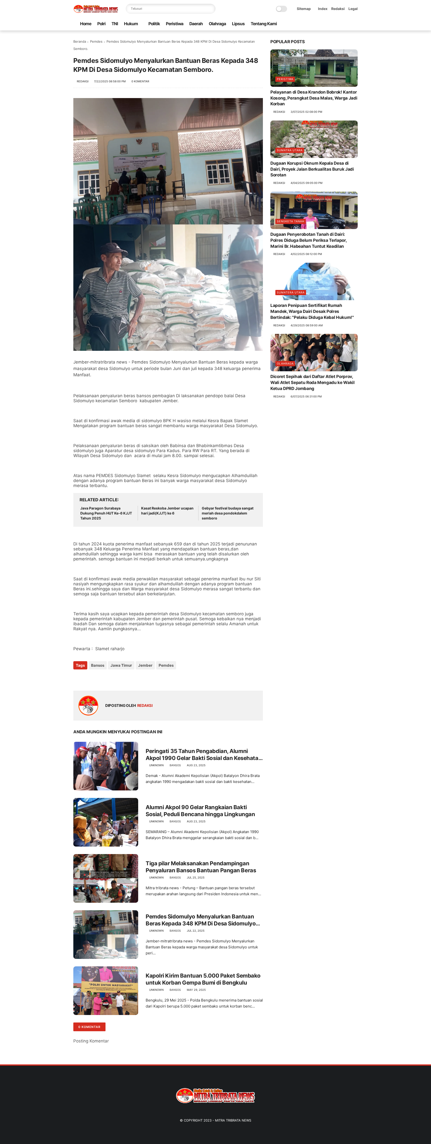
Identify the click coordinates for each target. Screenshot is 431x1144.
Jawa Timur (121, 665)
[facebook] (315, 24)
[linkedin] (117, 678)
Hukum (131, 23)
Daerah (196, 23)
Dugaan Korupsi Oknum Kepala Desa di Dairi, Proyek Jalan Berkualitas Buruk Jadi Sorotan (312, 169)
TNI (114, 23)
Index (322, 8)
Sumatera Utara (291, 292)
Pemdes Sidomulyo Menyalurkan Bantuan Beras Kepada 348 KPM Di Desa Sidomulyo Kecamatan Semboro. (201, 920)
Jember (145, 665)
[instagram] (346, 24)
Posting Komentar (91, 1040)
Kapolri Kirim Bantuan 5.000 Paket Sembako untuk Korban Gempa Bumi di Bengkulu (203, 979)
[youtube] (354, 24)
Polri (101, 23)
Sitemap (304, 8)
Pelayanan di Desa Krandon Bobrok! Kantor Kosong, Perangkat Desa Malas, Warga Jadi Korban (313, 98)
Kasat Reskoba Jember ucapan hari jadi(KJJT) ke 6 (167, 510)
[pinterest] (338, 24)
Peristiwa (174, 23)
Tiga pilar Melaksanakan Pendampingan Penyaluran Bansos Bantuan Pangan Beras (201, 867)
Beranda (79, 41)
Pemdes (96, 41)
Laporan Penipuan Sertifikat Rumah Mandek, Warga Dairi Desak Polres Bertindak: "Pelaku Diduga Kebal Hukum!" (312, 311)
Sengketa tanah (290, 221)
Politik (154, 23)
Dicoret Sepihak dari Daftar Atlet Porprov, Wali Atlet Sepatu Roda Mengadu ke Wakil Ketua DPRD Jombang (312, 382)
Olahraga (217, 23)
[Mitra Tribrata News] (95, 11)
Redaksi (338, 8)
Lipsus (238, 23)
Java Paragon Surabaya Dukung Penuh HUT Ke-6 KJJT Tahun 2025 (106, 513)
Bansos (97, 665)
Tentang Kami (264, 23)
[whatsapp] (330, 24)
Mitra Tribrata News (233, 1120)
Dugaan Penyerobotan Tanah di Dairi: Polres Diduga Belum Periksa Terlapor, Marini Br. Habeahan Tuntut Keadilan (308, 240)
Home (85, 23)
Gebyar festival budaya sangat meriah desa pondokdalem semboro (227, 513)
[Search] (210, 9)
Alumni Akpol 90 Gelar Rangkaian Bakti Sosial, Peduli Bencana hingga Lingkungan (200, 811)
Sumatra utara (290, 150)
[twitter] (323, 24)
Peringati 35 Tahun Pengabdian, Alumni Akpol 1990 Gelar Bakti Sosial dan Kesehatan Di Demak (204, 755)
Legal (353, 8)
